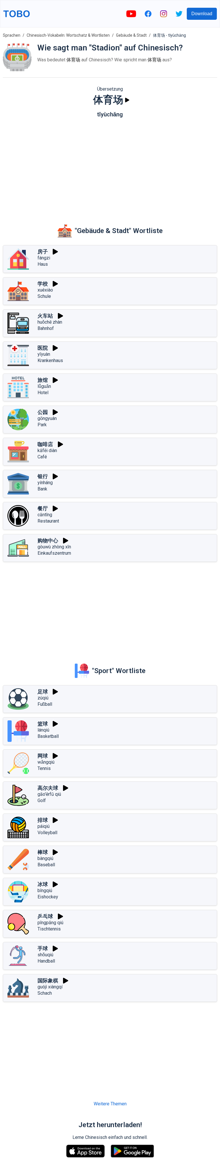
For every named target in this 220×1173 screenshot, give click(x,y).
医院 (43, 348)
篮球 (43, 724)
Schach (45, 993)
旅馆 (43, 380)
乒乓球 (45, 916)
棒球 (43, 852)
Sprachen (11, 35)
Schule (44, 296)
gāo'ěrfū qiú (49, 794)
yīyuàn (44, 354)
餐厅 (43, 508)
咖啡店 (45, 444)
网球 (43, 756)
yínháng (45, 482)
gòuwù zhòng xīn (54, 547)
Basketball (48, 736)
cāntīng (45, 514)
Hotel (43, 392)
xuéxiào (45, 290)
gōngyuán (47, 418)
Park (42, 424)
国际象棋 (48, 981)
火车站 (45, 316)
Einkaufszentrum (54, 553)
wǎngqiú (46, 762)
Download (201, 13)
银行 (43, 476)
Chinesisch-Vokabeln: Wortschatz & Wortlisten (68, 35)
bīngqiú (45, 890)
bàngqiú (45, 858)
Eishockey (48, 897)
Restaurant (48, 521)
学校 (43, 284)
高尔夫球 (48, 788)
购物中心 (48, 540)
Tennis (44, 768)
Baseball (46, 864)
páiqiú (44, 826)
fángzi (44, 258)
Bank (42, 489)
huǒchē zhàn (50, 322)
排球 (43, 820)
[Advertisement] (110, 166)
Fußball (45, 704)
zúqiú (43, 698)
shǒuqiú (45, 954)
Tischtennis (49, 929)
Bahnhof (46, 328)
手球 (43, 948)
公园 (43, 412)
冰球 (43, 884)
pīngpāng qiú (50, 922)
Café (42, 457)
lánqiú (43, 730)
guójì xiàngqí (50, 987)
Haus (43, 264)
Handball (46, 961)
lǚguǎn (44, 386)
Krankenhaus (50, 360)
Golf (42, 800)
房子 (43, 252)
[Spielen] (127, 100)
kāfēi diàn (47, 450)
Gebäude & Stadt (131, 35)
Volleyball (47, 832)
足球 (43, 692)
